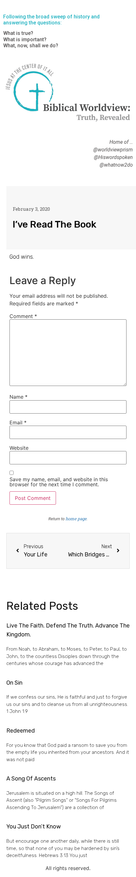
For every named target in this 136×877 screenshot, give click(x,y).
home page (76, 519)
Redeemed (20, 730)
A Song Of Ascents (31, 778)
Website (18, 447)
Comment (23, 316)
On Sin (14, 682)
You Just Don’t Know (33, 826)
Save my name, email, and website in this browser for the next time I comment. (58, 482)
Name (18, 396)
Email (18, 422)
